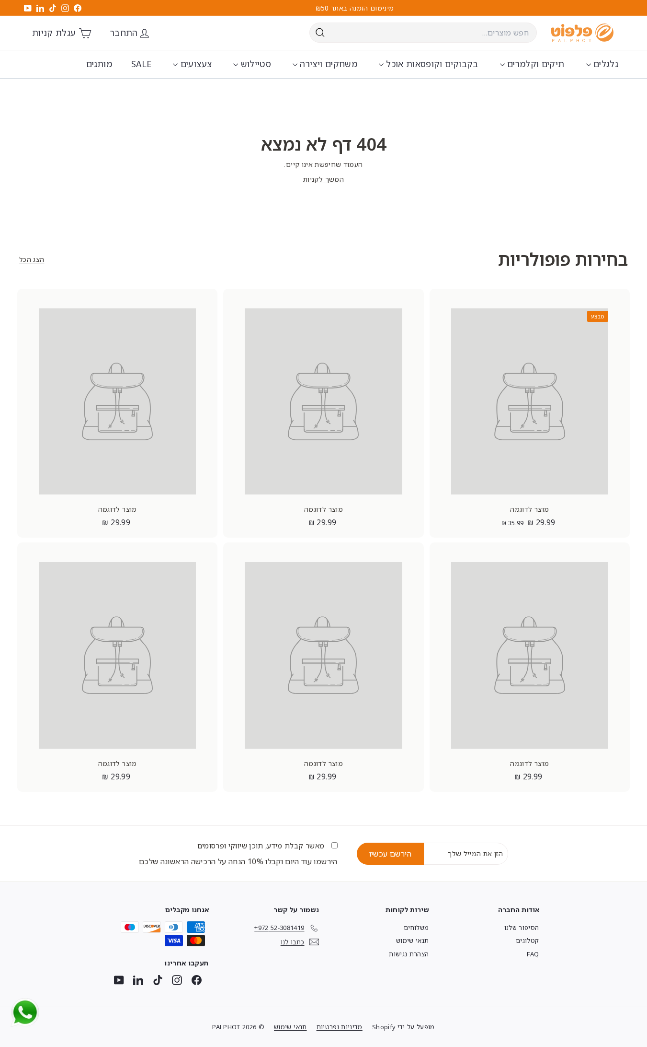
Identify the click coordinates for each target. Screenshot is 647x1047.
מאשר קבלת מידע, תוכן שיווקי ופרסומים (262, 845)
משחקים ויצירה (327, 64)
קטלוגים (527, 940)
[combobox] (423, 33)
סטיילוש (254, 64)
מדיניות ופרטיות (340, 1027)
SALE (141, 64)
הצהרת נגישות (409, 954)
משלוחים (416, 927)
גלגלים (604, 64)
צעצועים (195, 64)
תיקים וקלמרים (535, 64)
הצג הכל (31, 259)
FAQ (533, 954)
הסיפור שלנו (521, 927)
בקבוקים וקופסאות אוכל (431, 64)
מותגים (99, 64)
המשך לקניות (323, 179)
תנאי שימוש (412, 940)
